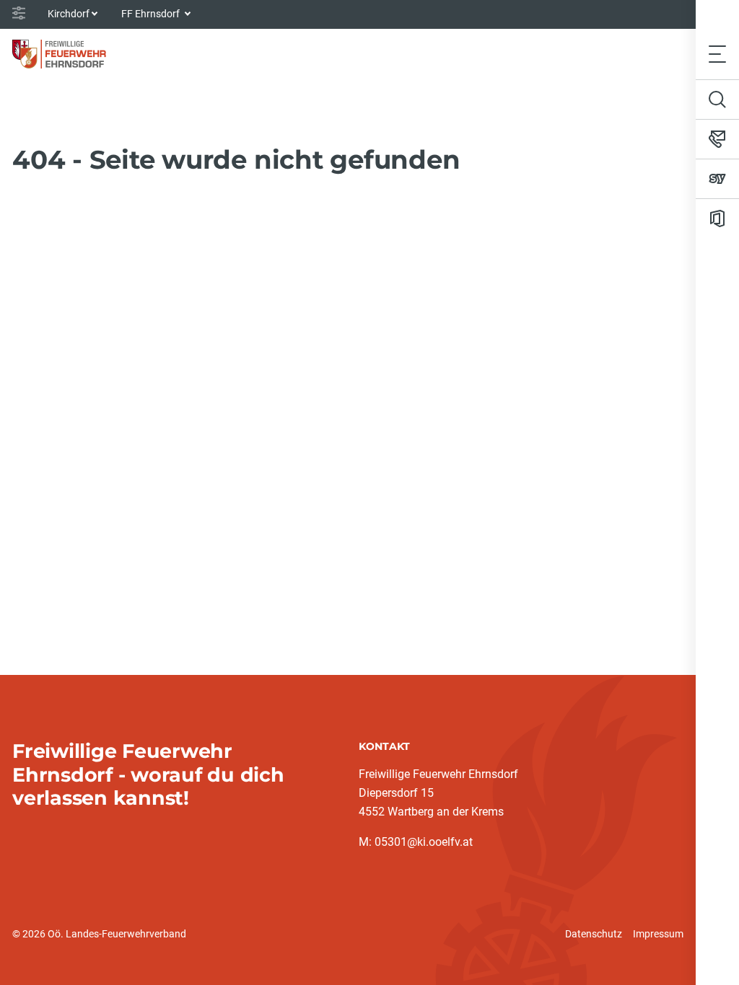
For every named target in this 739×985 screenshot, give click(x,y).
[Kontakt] (717, 139)
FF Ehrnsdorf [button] (151, 13)
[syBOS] (717, 178)
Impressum (658, 934)
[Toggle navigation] (717, 54)
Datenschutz (593, 934)
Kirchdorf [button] (68, 13)
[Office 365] (717, 218)
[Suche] (717, 99)
